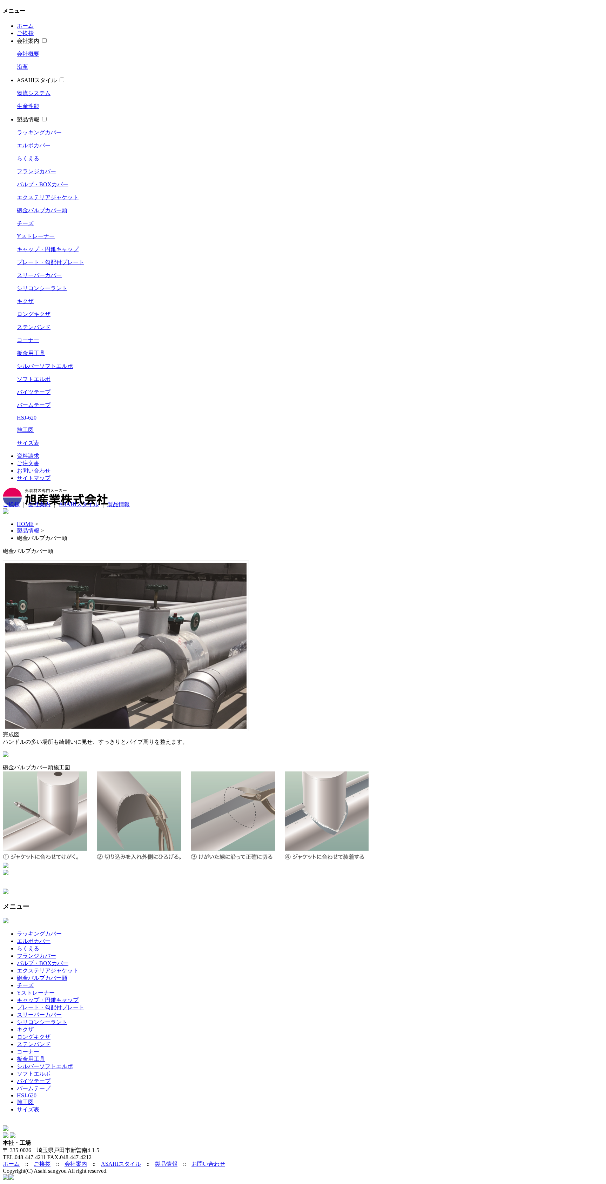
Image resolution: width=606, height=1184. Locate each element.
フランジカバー (36, 171)
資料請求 (28, 456)
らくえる (28, 158)
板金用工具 (31, 353)
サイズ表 (28, 443)
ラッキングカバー (39, 132)
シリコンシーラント (42, 288)
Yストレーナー (36, 236)
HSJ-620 (26, 418)
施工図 (25, 430)
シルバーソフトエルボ (45, 366)
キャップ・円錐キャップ (48, 249)
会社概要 (28, 54)
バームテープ (33, 405)
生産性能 (28, 106)
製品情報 (28, 119)
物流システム (33, 93)
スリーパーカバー (39, 275)
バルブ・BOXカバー (42, 184)
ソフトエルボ (33, 379)
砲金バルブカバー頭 (42, 210)
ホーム (25, 26)
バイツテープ (33, 392)
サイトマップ (33, 478)
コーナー (28, 340)
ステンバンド (33, 327)
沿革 (22, 67)
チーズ (25, 223)
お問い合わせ (33, 471)
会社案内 (28, 41)
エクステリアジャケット (48, 197)
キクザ (25, 301)
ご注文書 (28, 463)
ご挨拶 (25, 33)
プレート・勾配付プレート (50, 262)
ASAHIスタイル (37, 80)
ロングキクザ (33, 314)
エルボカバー (33, 145)
